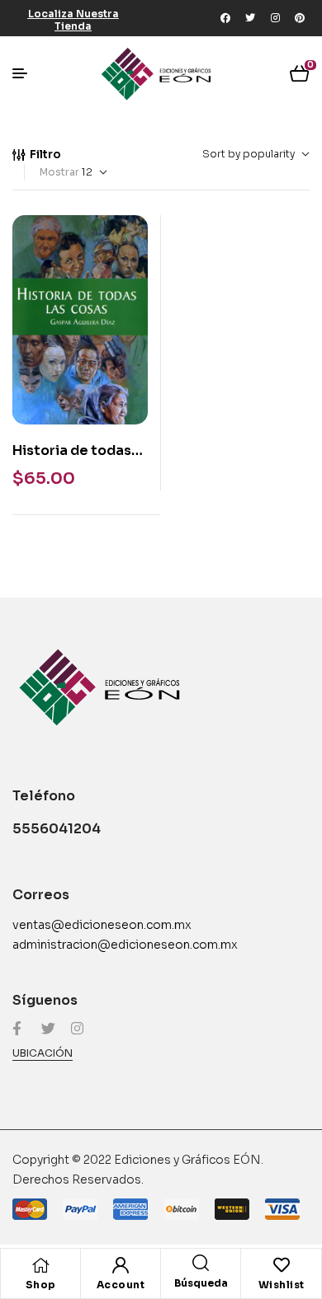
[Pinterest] (300, 18)
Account (121, 1284)
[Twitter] (250, 18)
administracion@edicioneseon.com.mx (125, 944)
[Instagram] (275, 18)
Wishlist (281, 1284)
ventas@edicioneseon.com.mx (102, 924)
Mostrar (59, 172)
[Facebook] (225, 18)
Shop (41, 1284)
